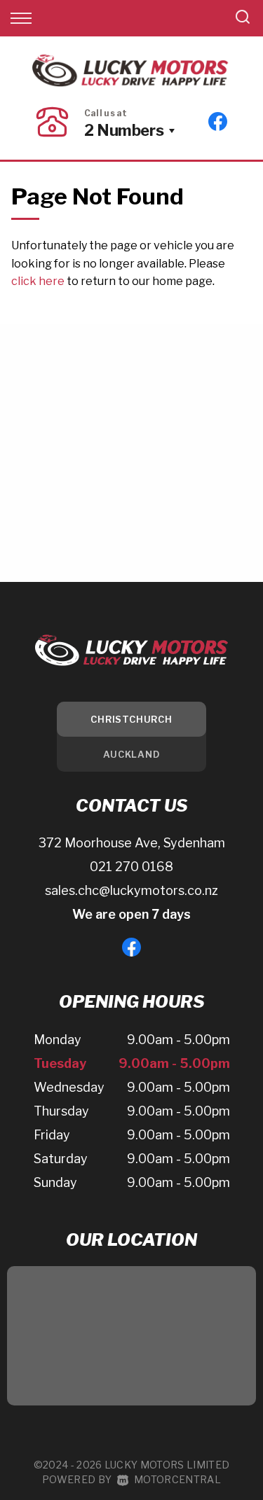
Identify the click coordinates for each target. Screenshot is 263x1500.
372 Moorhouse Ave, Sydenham (131, 842)
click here (38, 281)
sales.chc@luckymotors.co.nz (131, 890)
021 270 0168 (131, 866)
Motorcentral (177, 1479)
